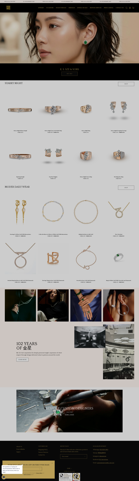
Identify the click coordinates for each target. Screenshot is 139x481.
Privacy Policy (39, 473)
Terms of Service (27, 474)
